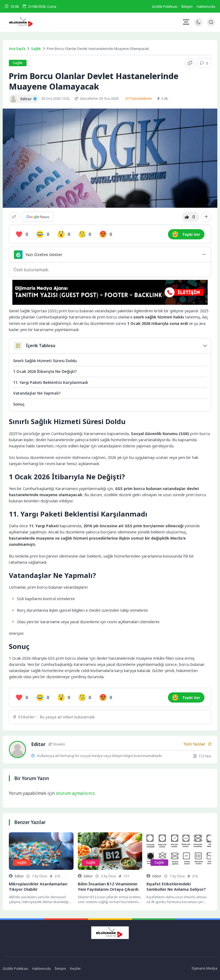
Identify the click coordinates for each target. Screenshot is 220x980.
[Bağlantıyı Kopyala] (190, 63)
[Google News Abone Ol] (37, 217)
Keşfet (75, 968)
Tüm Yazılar (194, 744)
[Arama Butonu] (211, 22)
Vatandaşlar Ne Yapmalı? (37, 393)
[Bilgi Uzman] (40, 22)
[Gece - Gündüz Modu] (198, 25)
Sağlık (36, 48)
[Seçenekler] (206, 217)
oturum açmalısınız (75, 793)
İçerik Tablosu (40, 345)
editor (19, 876)
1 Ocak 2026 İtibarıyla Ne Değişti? (45, 371)
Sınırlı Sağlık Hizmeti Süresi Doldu (45, 360)
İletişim (187, 6)
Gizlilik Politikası (164, 6)
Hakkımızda (206, 6)
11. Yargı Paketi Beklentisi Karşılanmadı (50, 382)
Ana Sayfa (17, 48)
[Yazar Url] (13, 98)
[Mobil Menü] (186, 22)
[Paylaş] (14, 217)
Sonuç (19, 404)
